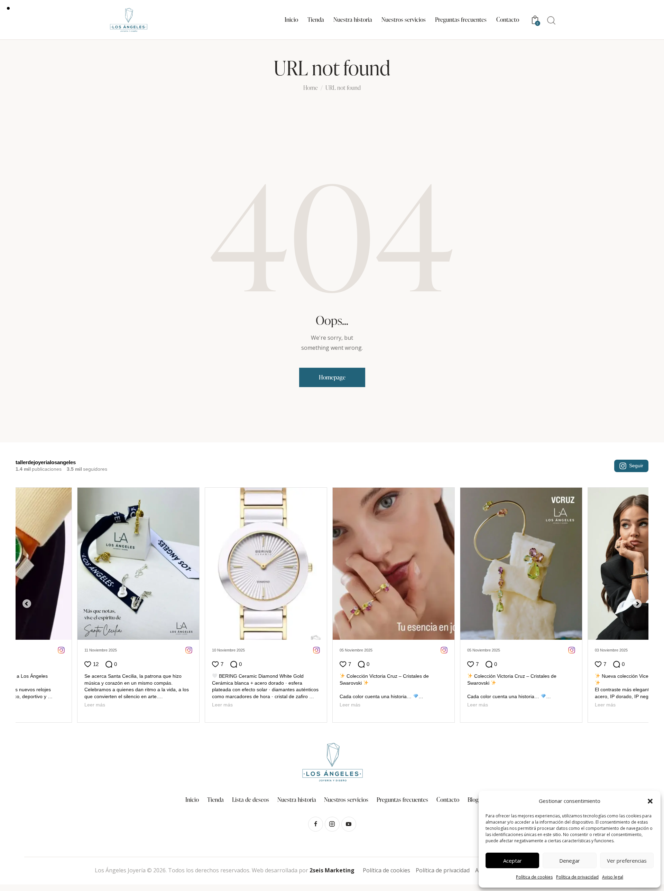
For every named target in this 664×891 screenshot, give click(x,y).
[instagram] (332, 817)
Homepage (332, 377)
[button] (650, 801)
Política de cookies (534, 877)
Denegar (569, 860)
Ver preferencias (627, 860)
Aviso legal (612, 877)
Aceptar (512, 860)
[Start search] (551, 20)
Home (310, 88)
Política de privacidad (577, 877)
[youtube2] (348, 817)
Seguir (636, 465)
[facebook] (315, 817)
